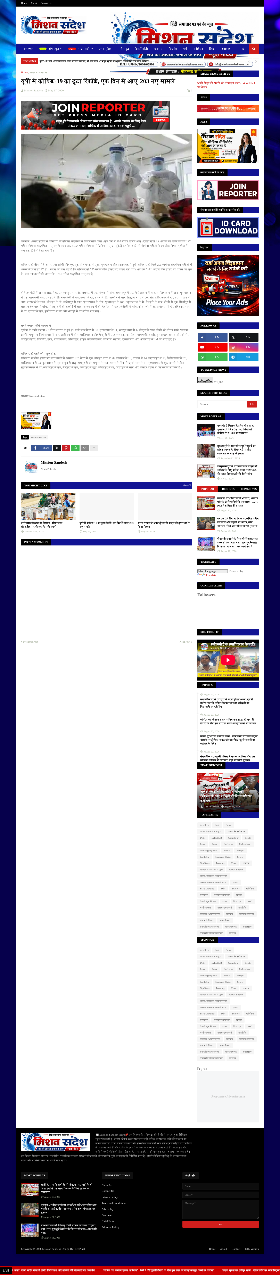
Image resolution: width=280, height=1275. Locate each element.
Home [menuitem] (28, 48)
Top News (204, 863)
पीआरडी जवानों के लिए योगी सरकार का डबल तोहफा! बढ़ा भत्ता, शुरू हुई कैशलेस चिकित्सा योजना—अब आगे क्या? (237, 542)
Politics (227, 850)
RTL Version (252, 1248)
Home (24, 3)
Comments (249, 489)
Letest (214, 844)
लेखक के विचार (207, 920)
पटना (224, 901)
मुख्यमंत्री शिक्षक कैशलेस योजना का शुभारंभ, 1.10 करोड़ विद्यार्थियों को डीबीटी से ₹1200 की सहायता (236, 429)
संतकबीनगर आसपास (209, 927)
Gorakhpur (233, 838)
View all (187, 485)
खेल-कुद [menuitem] (125, 48)
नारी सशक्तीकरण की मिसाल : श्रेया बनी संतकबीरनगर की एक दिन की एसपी (41, 524)
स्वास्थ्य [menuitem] (226, 48)
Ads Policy (108, 1209)
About (34, 3)
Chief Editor (108, 1221)
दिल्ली (239, 895)
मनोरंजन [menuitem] (198, 48)
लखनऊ (229, 914)
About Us (107, 1184)
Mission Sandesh (54, 462)
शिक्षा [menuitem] (212, 48)
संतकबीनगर (225, 920)
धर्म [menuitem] (185, 48)
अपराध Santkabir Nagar (211, 869)
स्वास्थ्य (232, 933)
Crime (228, 825)
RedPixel (80, 1248)
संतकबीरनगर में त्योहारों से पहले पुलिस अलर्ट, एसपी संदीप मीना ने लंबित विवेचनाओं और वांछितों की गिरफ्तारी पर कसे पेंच (226, 703)
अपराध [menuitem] (158, 48)
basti (217, 825)
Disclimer (107, 1215)
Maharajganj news (208, 850)
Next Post (185, 641)
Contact (236, 1248)
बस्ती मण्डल (205, 907)
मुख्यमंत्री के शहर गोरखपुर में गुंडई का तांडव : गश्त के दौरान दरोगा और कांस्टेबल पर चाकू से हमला (236, 449)
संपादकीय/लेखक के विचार (211, 933)
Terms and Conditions (114, 1202)
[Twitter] (57, 448)
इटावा (235, 882)
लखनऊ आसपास (38, 72)
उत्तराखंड (236, 888)
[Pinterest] (66, 448)
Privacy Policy (110, 1197)
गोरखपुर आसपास (222, 895)
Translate (211, 575)
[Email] (85, 448)
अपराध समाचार (236, 869)
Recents (228, 489)
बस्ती (250, 901)
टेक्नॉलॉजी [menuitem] (141, 48)
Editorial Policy (110, 1227)
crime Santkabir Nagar (210, 831)
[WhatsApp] (75, 448)
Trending (220, 863)
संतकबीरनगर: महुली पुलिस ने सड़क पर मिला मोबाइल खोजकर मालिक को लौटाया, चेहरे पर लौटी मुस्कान (227, 758)
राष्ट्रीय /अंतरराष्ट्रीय (210, 914)
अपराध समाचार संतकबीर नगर (213, 876)
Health (248, 838)
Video (234, 863)
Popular (207, 489)
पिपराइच (237, 901)
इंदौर (223, 888)
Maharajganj (245, 844)
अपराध (246, 863)
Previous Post (30, 641)
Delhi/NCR (217, 838)
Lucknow (228, 844)
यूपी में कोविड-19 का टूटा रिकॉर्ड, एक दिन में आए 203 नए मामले (107, 524)
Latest (203, 844)
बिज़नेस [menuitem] (173, 48)
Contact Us (46, 3)
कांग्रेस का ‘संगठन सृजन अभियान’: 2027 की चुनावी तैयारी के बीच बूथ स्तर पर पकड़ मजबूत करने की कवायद (228, 721)
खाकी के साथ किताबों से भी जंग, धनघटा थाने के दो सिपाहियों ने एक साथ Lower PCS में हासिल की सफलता (237, 502)
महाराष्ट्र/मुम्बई (224, 907)
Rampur (240, 850)
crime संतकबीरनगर (236, 831)
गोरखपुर (204, 895)
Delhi (202, 838)
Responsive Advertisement (228, 1096)
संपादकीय (247, 927)
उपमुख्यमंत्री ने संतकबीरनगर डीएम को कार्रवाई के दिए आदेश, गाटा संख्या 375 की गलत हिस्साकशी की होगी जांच (237, 470)
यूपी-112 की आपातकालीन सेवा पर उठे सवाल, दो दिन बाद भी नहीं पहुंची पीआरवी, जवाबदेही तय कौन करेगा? (94, 61)
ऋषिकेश (250, 888)
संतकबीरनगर (231, 927)
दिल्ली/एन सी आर (208, 901)
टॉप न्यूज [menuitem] (54, 48)
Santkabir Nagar (223, 857)
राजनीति (242, 907)
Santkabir (204, 857)
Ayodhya (204, 825)
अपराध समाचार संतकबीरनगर (213, 882)
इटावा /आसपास (207, 888)
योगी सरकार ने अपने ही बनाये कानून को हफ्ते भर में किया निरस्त (164, 524)
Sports (240, 857)
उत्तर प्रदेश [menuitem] (105, 48)
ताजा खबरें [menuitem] (84, 48)
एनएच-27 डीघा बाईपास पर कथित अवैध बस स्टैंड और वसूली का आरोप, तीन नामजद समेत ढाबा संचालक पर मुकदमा (238, 522)
